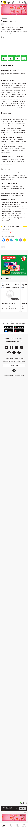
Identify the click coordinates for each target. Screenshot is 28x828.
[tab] (4, 825)
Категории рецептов (21, 361)
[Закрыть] (26, 802)
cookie (3, 810)
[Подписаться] (17, 284)
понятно (22, 808)
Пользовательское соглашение (11, 359)
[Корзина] (22, 2)
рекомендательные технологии (9, 808)
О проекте (6, 358)
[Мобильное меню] (1, 2)
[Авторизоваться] (25, 2)
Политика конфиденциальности (17, 358)
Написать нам (14, 365)
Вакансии (21, 359)
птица (2, 247)
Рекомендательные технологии (9, 361)
